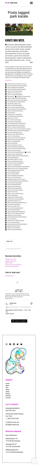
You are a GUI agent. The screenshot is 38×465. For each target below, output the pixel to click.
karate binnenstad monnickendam (16, 217)
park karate (10, 96)
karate (22, 49)
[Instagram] (6, 344)
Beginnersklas (9, 263)
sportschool (18, 56)
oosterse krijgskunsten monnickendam (18, 130)
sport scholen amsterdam (14, 105)
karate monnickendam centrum (16, 211)
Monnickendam (10, 53)
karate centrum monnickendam (16, 127)
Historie (8, 396)
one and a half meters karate (15, 134)
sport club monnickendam (14, 94)
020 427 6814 (11, 410)
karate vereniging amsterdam (15, 87)
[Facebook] (10, 344)
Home (8, 383)
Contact (8, 398)
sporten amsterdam (12, 157)
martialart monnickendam (14, 91)
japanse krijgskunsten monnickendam (17, 156)
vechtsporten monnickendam (15, 152)
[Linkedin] (14, 344)
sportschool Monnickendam (22, 47)
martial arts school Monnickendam (17, 168)
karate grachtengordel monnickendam (18, 166)
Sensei (8, 394)
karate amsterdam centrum (15, 161)
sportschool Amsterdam (14, 121)
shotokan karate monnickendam (16, 148)
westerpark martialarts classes (16, 179)
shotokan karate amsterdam (15, 163)
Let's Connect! (12, 404)
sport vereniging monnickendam (16, 89)
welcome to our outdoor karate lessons (19, 129)
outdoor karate (12, 218)
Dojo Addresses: (11, 435)
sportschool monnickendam (15, 199)
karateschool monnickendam (15, 220)
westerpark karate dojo (14, 103)
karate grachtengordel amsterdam (17, 100)
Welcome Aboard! (13, 431)
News (7, 385)
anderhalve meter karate (14, 215)
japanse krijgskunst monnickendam (17, 224)
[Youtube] (21, 344)
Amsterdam (24, 51)
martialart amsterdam (13, 226)
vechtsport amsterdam (13, 204)
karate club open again (13, 150)
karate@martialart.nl (13, 408)
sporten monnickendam (14, 184)
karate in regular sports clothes (16, 84)
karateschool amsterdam (14, 114)
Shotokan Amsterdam (13, 222)
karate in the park (12, 118)
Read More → (9, 80)
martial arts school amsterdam (16, 138)
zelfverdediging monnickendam (16, 102)
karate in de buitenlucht (14, 186)
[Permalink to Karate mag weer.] (19, 35)
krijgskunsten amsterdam (14, 188)
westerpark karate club (14, 201)
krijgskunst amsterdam (23, 96)
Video (7, 389)
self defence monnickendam (15, 208)
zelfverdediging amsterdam (15, 116)
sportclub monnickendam (14, 229)
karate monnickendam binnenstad (16, 202)
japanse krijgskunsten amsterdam (16, 109)
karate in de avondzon (13, 227)
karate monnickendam (13, 209)
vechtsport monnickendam (14, 190)
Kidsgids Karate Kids (10, 259)
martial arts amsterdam (14, 177)
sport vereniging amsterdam (15, 175)
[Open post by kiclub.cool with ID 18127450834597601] (19, 307)
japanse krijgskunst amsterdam (16, 125)
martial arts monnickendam (15, 193)
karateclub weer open (13, 206)
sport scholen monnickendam (15, 107)
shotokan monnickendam (14, 132)
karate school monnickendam (15, 213)
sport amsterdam (12, 143)
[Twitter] (18, 344)
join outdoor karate (13, 173)
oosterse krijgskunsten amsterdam (17, 85)
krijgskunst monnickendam (14, 197)
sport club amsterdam (13, 141)
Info (7, 387)
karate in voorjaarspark (14, 165)
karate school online (12, 49)
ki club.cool (20, 53)
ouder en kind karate (24, 58)
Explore (9, 380)
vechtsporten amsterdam (14, 183)
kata (22, 60)
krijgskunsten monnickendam (15, 139)
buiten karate (11, 112)
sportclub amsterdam (13, 136)
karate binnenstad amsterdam (15, 170)
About (8, 392)
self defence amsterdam (14, 120)
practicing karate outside (14, 145)
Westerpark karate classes (14, 159)
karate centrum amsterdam (15, 111)
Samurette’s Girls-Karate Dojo (13, 264)
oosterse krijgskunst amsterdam (16, 123)
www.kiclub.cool (9, 275)
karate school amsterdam (14, 154)
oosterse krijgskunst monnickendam (17, 181)
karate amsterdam (12, 195)
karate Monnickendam (13, 60)
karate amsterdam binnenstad (15, 147)
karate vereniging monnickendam (16, 98)
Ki (11, 47)
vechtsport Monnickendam (16, 45)
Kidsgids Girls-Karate (10, 261)
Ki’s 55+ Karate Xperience (12, 266)
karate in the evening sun (14, 93)
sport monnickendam (13, 172)
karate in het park (12, 191)
